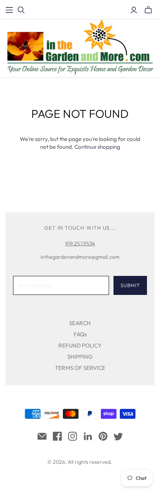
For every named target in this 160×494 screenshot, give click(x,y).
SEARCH (80, 323)
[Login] (134, 10)
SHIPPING (80, 356)
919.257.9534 (80, 243)
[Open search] (21, 10)
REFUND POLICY (80, 345)
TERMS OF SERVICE (80, 367)
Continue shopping (97, 146)
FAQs (80, 334)
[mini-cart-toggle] (148, 10)
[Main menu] (9, 10)
